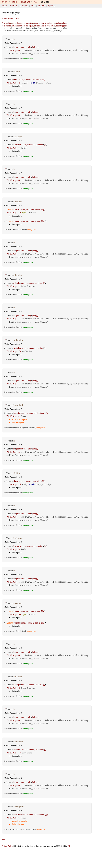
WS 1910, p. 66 (13, 50)
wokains (17, 347)
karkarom (18, 22)
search (13, 6)
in (4, 22)
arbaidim (40, 22)
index (4, 6)
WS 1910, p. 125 (14, 82)
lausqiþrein (62, 22)
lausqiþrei (17, 412)
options (51, 6)
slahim (8, 22)
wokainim (51, 22)
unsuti (17, 209)
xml (3, 839)
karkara (17, 144)
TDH (69, 846)
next (33, 6)
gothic (14, 2)
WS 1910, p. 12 (13, 286)
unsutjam (29, 22)
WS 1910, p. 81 (13, 416)
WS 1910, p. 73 (13, 147)
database (25, 2)
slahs (15, 79)
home (4, 2)
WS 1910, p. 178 (14, 351)
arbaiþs (16, 282)
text (35, 2)
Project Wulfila (7, 846)
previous (24, 6)
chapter (41, 6)
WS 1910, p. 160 (14, 212)
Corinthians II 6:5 (10, 18)
